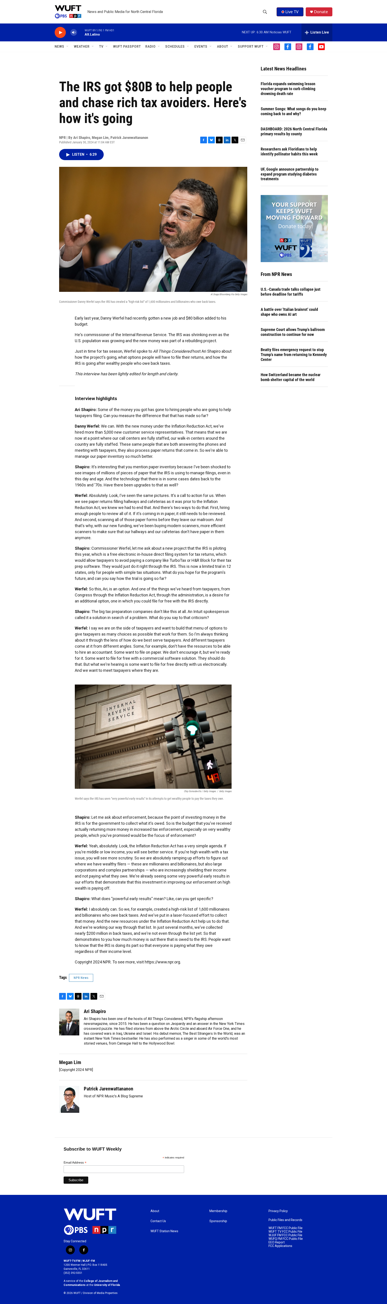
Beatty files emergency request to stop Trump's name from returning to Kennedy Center (294, 354)
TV (101, 46)
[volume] (73, 33)
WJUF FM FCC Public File (285, 1235)
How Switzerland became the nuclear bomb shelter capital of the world (290, 377)
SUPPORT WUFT (251, 46)
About (154, 1211)
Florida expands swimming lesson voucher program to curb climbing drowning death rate (288, 88)
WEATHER (82, 46)
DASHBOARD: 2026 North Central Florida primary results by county (294, 131)
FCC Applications (280, 1246)
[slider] (81, 32)
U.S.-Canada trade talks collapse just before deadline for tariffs (290, 292)
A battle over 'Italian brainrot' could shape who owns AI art (289, 312)
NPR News (81, 978)
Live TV (292, 11)
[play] (60, 32)
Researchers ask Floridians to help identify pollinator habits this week (289, 151)
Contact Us (158, 1221)
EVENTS (200, 46)
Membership (218, 1211)
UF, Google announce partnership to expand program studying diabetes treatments (289, 174)
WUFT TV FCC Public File (285, 1231)
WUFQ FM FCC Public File (286, 1238)
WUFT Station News (164, 1231)
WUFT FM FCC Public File (286, 1228)
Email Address (75, 1162)
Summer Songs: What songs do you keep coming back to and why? (293, 111)
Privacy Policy (278, 1211)
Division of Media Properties (100, 1293)
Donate (321, 11)
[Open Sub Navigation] (67, 46)
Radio (150, 46)
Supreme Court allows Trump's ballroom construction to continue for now (293, 332)
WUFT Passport (127, 46)
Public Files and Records (285, 1220)
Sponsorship (218, 1221)
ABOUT (222, 46)
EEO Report (277, 1242)
